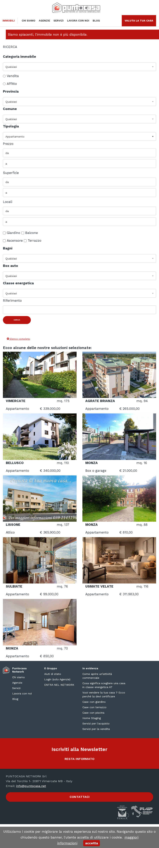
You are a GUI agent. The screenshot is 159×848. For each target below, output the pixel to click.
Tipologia (11, 126)
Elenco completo (19, 339)
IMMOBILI (9, 20)
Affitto (12, 84)
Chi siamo (28, 20)
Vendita (13, 76)
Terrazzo (34, 240)
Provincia (11, 91)
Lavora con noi (78, 20)
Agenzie (44, 20)
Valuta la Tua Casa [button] (139, 20)
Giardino (13, 233)
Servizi (59, 20)
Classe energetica (18, 283)
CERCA (17, 320)
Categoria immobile (19, 56)
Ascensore (15, 240)
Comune (10, 109)
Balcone (31, 233)
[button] (79, 66)
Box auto (10, 266)
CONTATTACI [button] (80, 797)
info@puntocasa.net (31, 786)
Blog (96, 20)
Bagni (7, 248)
